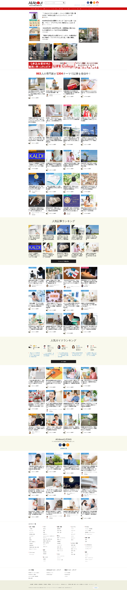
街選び (30, 539)
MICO (72, 539)
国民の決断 (30, 578)
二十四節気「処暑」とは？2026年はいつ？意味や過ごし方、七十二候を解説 (91, 354)
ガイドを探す (96, 5)
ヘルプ (96, 584)
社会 (72, 552)
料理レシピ (59, 539)
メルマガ (83, 5)
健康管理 (58, 528)
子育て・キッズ (60, 550)
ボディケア (73, 534)
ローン (44, 544)
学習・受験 (73, 554)
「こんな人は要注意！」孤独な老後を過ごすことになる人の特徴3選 (49, 354)
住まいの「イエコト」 (33, 549)
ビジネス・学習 (66, 8)
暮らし (56, 8)
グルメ (89, 8)
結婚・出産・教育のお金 (47, 539)
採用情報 (35, 584)
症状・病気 (59, 530)
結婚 (86, 541)
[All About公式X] (91, 2)
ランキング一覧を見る (63, 261)
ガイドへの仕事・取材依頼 (33, 576)
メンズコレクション (88, 546)
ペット (86, 561)
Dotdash (95, 587)
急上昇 (32, 8)
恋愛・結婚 (61, 8)
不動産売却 (31, 545)
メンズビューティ (88, 548)
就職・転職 (73, 545)
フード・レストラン (60, 556)
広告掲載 (45, 584)
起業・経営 (73, 550)
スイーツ (58, 557)
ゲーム (86, 555)
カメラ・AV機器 (88, 530)
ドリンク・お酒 (60, 559)
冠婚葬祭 (58, 541)
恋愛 (86, 539)
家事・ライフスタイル (61, 537)
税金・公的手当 (46, 542)
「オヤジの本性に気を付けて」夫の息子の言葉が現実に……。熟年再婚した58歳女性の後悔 (63, 354)
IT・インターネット (88, 534)
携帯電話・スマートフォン (90, 532)
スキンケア (73, 530)
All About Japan (49, 574)
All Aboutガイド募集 (32, 574)
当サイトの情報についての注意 (82, 584)
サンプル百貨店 (67, 572)
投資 (44, 530)
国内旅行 (44, 553)
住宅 (38, 8)
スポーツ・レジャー (88, 559)
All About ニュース (50, 572)
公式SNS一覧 (89, 5)
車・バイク (94, 8)
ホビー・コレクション (89, 557)
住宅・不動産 (32, 526)
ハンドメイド (59, 545)
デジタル (52, 8)
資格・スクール (74, 548)
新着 (35, 8)
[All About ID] (97, 2)
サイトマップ (77, 5)
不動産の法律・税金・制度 (34, 547)
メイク (72, 528)
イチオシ (66, 576)
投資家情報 (40, 584)
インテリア (31, 536)
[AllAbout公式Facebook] (88, 2)
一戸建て (30, 528)
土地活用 (30, 543)
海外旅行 (44, 551)
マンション (31, 530)
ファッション (84, 8)
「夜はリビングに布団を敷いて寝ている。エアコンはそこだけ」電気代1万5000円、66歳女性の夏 (34, 354)
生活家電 (58, 543)
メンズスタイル (73, 8)
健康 (44, 8)
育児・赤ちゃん (60, 548)
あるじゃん (45, 546)
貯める (44, 528)
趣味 (80, 8)
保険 (44, 532)
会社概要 (31, 584)
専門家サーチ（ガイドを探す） (34, 572)
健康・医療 (59, 526)
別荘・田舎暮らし (32, 541)
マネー (41, 8)
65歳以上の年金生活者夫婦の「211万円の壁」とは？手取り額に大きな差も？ (77, 354)
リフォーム (31, 532)
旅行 (78, 8)
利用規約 (49, 584)
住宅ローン (45, 534)
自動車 (44, 559)
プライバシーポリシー (56, 584)
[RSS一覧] (94, 2)
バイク (44, 560)
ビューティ (48, 8)
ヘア (72, 532)
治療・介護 (59, 532)
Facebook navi (67, 574)
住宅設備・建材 (32, 534)
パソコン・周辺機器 (88, 528)
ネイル (72, 536)
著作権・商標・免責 (72, 584)
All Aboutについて (64, 584)
